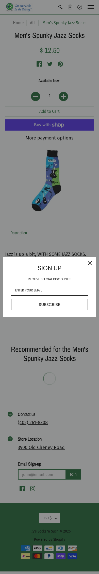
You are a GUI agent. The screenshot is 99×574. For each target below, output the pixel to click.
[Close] (90, 263)
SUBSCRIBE (49, 304)
